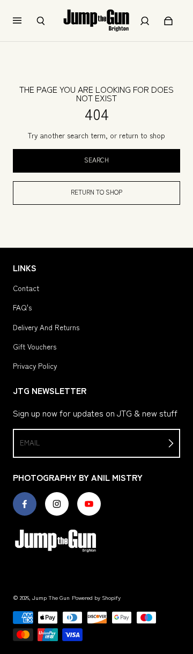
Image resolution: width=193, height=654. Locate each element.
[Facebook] (24, 504)
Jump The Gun (51, 597)
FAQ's (22, 307)
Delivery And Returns (46, 327)
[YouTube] (89, 504)
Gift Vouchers (34, 346)
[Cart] (168, 21)
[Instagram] (57, 504)
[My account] (145, 21)
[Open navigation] (24, 21)
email (30, 442)
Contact (26, 288)
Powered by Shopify (96, 597)
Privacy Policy (35, 365)
